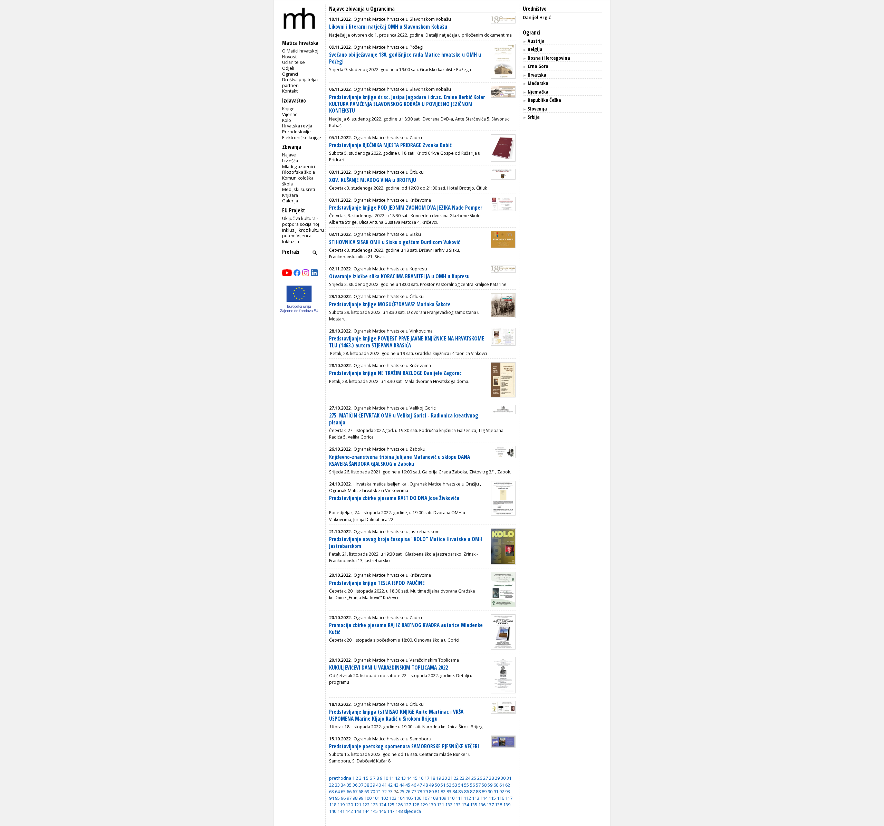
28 (491, 778)
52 (448, 785)
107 (426, 798)
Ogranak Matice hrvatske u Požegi (388, 47)
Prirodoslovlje (296, 131)
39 (372, 785)
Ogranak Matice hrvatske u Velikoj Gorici (395, 408)
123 (374, 804)
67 (355, 791)
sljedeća (412, 811)
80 (431, 791)
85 (460, 791)
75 (402, 791)
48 (425, 785)
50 (437, 785)
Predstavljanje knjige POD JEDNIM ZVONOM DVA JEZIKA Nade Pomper (405, 207)
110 (450, 798)
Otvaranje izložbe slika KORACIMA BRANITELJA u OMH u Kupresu (399, 276)
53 (454, 785)
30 (503, 778)
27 (485, 778)
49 (431, 785)
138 (498, 804)
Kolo (286, 120)
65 (343, 791)
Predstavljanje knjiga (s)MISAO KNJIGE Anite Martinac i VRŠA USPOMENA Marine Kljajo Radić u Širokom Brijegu (396, 715)
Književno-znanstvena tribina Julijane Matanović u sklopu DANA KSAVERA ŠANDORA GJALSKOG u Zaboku (399, 460)
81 (437, 791)
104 (401, 798)
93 (507, 791)
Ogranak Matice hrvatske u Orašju (444, 484)
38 (366, 785)
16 (421, 778)
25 (473, 778)
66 (349, 791)
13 (403, 778)
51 (443, 785)
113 (475, 798)
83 (448, 791)
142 (349, 811)
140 (332, 811)
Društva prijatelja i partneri (300, 82)
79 (425, 791)
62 (507, 785)
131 (440, 804)
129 (423, 804)
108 (434, 798)
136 (482, 804)
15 (415, 778)
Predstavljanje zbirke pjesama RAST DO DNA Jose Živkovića (394, 498)
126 (399, 804)
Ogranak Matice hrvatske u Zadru (388, 137)
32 (331, 785)
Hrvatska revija (297, 126)
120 (349, 804)
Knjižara (290, 195)
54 (460, 785)
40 (378, 785)
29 (497, 778)
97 (349, 798)
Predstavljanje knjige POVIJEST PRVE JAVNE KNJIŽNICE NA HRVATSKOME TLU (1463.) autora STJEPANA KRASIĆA (406, 342)
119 (341, 804)
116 (500, 798)
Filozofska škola (298, 172)
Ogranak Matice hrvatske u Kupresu (390, 269)
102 (384, 798)
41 (384, 785)
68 (360, 791)
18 (432, 778)
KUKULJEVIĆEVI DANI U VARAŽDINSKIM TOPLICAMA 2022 (388, 667)
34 (343, 785)
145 (374, 811)
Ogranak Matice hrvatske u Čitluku (389, 172)
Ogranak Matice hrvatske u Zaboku (389, 449)
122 (365, 804)
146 (382, 811)
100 (368, 798)
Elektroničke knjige (301, 137)
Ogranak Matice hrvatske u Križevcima (392, 200)
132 (448, 804)
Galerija (290, 201)
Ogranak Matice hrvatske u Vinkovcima (393, 331)
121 (357, 804)
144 (365, 811)
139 (506, 804)
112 (467, 798)
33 (337, 785)
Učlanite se (293, 62)
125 (390, 804)
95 (337, 798)
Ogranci (290, 74)
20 (444, 778)
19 (438, 778)
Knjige (288, 108)
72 (384, 791)
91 (495, 791)
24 (467, 778)
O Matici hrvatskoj (300, 51)
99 (360, 798)
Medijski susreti (298, 189)
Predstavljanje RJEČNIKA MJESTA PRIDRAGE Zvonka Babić (390, 145)
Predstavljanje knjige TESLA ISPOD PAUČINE (377, 583)
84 (454, 791)
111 (459, 798)
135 (473, 804)
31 (509, 778)
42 (390, 785)
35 (349, 785)
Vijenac (289, 114)
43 (396, 785)
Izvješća (290, 160)
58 (484, 785)
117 (508, 798)
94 (331, 798)
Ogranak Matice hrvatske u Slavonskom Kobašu (402, 19)
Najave (289, 155)
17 (426, 778)
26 (479, 778)
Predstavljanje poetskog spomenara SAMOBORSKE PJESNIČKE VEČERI (404, 746)
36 (355, 785)
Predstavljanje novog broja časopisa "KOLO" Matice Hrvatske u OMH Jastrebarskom (405, 543)
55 (466, 785)
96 (343, 798)
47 (419, 785)
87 (472, 791)
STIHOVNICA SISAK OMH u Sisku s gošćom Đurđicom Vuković (394, 242)
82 (443, 791)
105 (409, 798)
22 (456, 778)
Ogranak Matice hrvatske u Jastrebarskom (397, 531)
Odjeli (288, 68)
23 (462, 778)
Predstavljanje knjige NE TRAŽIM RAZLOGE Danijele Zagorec (395, 373)
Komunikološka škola (298, 181)
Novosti (290, 57)
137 (490, 804)
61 (501, 785)
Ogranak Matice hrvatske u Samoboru (392, 739)
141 (341, 811)
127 (407, 804)
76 (407, 791)
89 (484, 791)
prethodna (340, 778)
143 (357, 811)
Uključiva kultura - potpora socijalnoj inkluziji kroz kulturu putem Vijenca (303, 227)
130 (432, 804)
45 (407, 785)
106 (417, 798)
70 (372, 791)
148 (399, 811)
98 (355, 798)
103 (392, 798)
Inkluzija (290, 241)
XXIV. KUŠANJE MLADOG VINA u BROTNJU (372, 180)
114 (484, 798)
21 (450, 778)
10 (385, 778)
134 (465, 804)
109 (442, 798)
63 (331, 791)
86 (466, 791)
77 (413, 791)
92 (501, 791)
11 (391, 778)
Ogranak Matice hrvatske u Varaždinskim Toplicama (406, 660)
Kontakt (290, 91)
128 (415, 804)
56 (472, 785)
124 (382, 804)
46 (413, 785)
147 (390, 811)
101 (376, 798)
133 (457, 804)
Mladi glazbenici (298, 166)
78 (419, 791)
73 (390, 791)
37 (360, 785)
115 (492, 798)
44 (402, 785)
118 (332, 804)
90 (490, 791)
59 (490, 785)
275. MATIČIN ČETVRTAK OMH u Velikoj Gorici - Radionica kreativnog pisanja (403, 419)
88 (478, 791)
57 (478, 785)
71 (378, 791)
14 (409, 778)
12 (397, 778)
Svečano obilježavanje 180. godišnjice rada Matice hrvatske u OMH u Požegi (405, 58)
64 (337, 791)
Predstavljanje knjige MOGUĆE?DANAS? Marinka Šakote (390, 304)
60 (495, 785)
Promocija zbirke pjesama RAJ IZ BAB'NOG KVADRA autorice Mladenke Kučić (406, 629)
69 (366, 791)
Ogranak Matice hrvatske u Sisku (387, 234)
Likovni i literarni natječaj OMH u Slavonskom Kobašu (388, 26)
